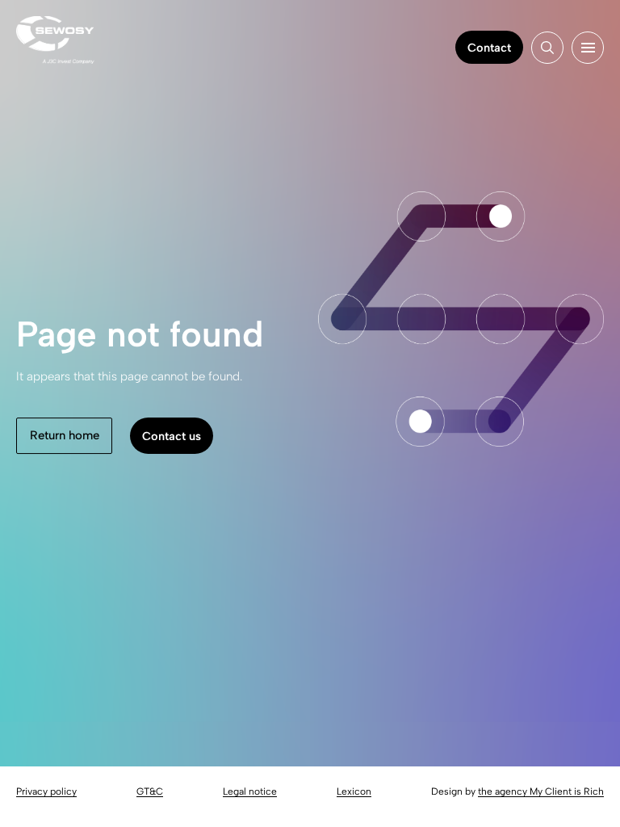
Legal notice (250, 791)
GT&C (149, 791)
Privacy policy (46, 791)
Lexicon (354, 791)
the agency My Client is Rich (541, 791)
